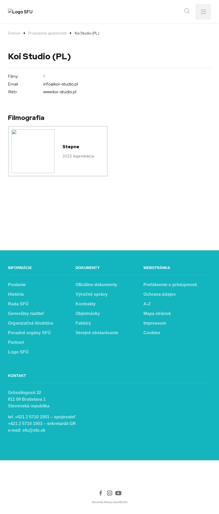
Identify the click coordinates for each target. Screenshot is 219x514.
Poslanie (17, 284)
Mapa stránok (157, 313)
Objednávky (88, 313)
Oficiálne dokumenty (96, 284)
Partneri (16, 342)
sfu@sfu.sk (33, 430)
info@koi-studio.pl (60, 84)
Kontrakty (86, 304)
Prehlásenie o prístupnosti (170, 284)
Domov (14, 33)
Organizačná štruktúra (30, 323)
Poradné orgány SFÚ (29, 332)
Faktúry (83, 323)
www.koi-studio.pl (59, 92)
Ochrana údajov (159, 294)
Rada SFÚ (18, 304)
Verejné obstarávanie (97, 332)
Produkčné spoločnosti (47, 33)
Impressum (154, 323)
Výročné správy (92, 294)
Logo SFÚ (18, 352)
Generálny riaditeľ (26, 313)
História (16, 294)
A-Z (147, 304)
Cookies (151, 332)
